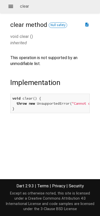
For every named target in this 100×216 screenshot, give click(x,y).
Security (76, 185)
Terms (43, 185)
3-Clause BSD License (59, 209)
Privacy (58, 185)
